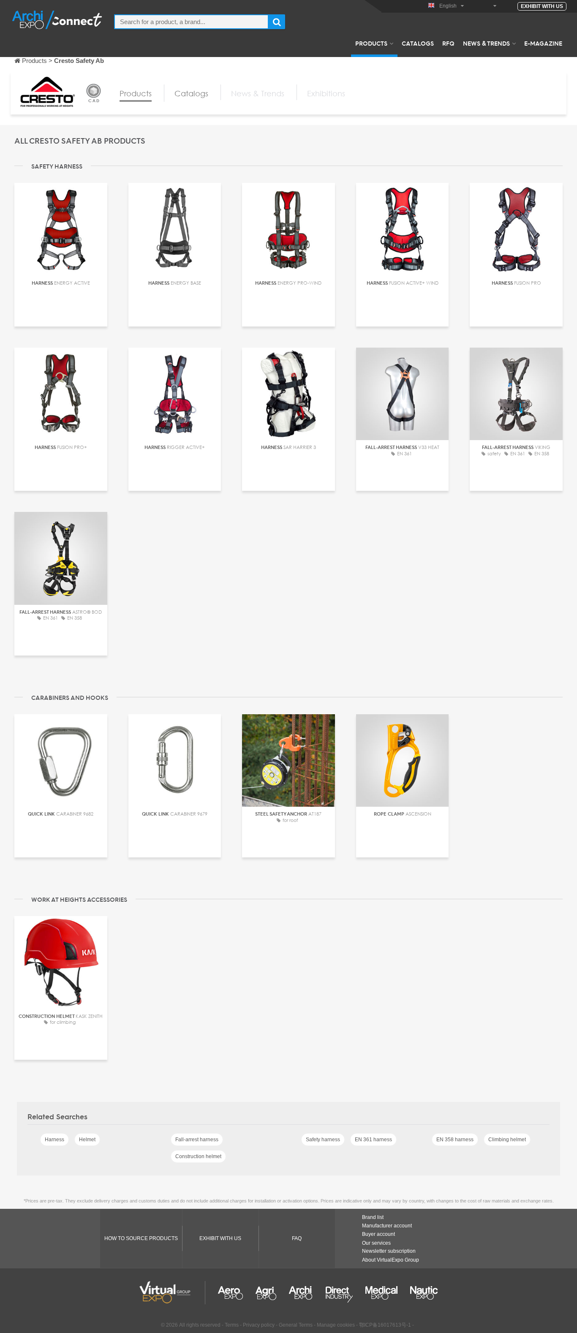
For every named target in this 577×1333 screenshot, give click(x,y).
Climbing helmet (507, 1140)
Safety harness (323, 1140)
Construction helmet (198, 1156)
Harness (54, 1140)
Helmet (87, 1140)
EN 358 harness (455, 1140)
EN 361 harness (373, 1140)
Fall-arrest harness (196, 1140)
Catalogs (418, 43)
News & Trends (486, 43)
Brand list (373, 1217)
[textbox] (191, 21)
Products (371, 43)
